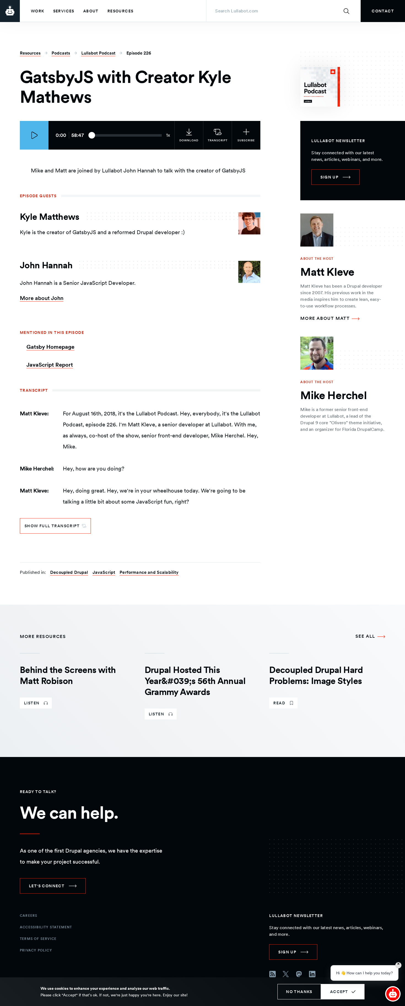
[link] (383, 11)
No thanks (299, 991)
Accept (339, 991)
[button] (393, 994)
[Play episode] (34, 135)
